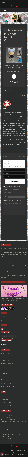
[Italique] (6, 167)
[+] (23, 166)
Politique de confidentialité (8, 386)
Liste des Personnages (8, 367)
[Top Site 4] (3, 316)
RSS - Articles (7, 329)
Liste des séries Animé (7, 353)
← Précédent (7, 90)
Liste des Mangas (6, 370)
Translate (12, 338)
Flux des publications (5, 399)
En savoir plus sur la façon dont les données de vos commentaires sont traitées (13, 203)
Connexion (22, 156)
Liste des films (6, 360)
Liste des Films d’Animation (8, 363)
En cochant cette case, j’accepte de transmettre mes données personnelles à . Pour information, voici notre (12, 189)
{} (20, 166)
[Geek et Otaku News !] (2, 10)
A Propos (4, 376)
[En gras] (4, 167)
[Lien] (19, 167)
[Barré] (10, 167)
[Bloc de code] (17, 167)
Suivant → (22, 95)
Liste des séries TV (7, 357)
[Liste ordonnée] (12, 167)
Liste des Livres (6, 373)
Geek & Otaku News (14, 189)
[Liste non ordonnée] (13, 167)
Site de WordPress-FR (6, 405)
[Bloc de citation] (15, 167)
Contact (4, 380)
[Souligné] (8, 167)
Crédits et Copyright (7, 383)
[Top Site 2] (1, 316)
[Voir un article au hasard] (25, 10)
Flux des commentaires (6, 402)
